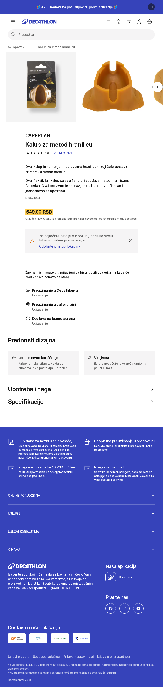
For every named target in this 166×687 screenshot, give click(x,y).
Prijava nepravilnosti (78, 656)
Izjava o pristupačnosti (114, 656)
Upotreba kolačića (46, 656)
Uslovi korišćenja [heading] (23, 531)
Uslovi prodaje (18, 656)
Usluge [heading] (14, 513)
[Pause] (151, 6)
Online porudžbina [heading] (24, 495)
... (31, 47)
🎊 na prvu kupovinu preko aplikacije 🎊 (77, 7)
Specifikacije (25, 401)
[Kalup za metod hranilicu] (41, 87)
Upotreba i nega (29, 389)
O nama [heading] (14, 549)
